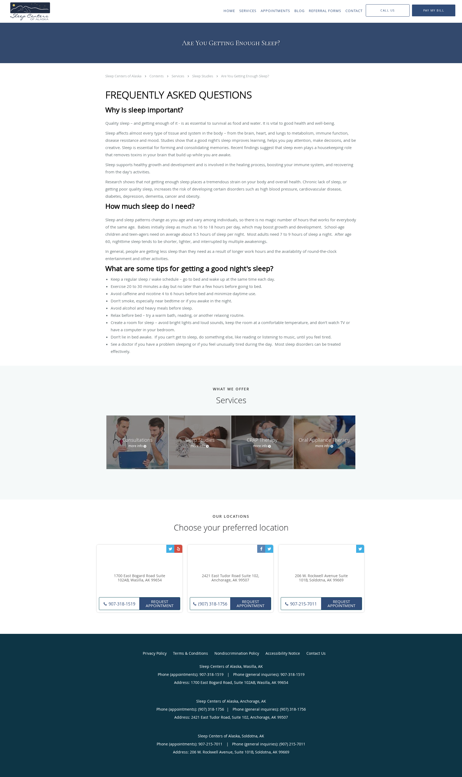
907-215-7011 (303, 604)
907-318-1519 (121, 604)
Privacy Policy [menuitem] (155, 653)
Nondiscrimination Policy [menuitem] (236, 653)
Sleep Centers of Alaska (123, 76)
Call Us (387, 10)
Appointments (275, 10)
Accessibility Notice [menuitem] (282, 653)
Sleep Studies (202, 76)
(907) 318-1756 (212, 604)
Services (247, 10)
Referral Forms (325, 10)
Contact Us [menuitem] (316, 653)
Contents (156, 76)
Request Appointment (160, 603)
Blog (299, 10)
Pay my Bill (433, 10)
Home (229, 10)
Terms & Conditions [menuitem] (190, 653)
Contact (354, 10)
